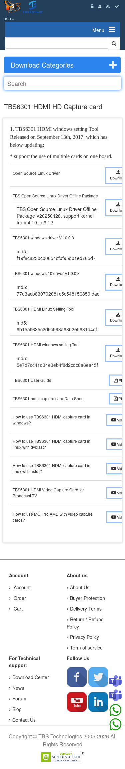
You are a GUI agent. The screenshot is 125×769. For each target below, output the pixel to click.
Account (21, 587)
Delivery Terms (86, 608)
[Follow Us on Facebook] (77, 677)
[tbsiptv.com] (13, 6)
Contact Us (24, 719)
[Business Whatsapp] (115, 710)
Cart (17, 608)
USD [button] (7, 18)
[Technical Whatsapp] (115, 724)
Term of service (86, 647)
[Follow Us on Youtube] (77, 702)
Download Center (30, 677)
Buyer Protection (87, 598)
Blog (17, 709)
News (18, 687)
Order (19, 598)
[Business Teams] (115, 681)
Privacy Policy (84, 637)
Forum (19, 698)
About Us (79, 587)
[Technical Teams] (115, 695)
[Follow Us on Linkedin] (98, 702)
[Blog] (108, 6)
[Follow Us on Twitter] (98, 677)
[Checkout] (117, 6)
